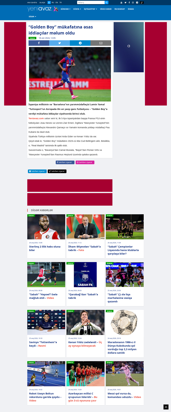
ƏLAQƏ (42, 2)
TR (60, 2)
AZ (49, 2)
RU (53, 2)
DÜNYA (76, 9)
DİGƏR (31, 16)
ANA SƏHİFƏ (32, 2)
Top (165, 406)
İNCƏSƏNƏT (120, 9)
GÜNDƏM (65, 9)
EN (57, 2)
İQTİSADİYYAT (89, 9)
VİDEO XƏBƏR (106, 9)
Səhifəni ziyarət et (64, 164)
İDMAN (131, 9)
